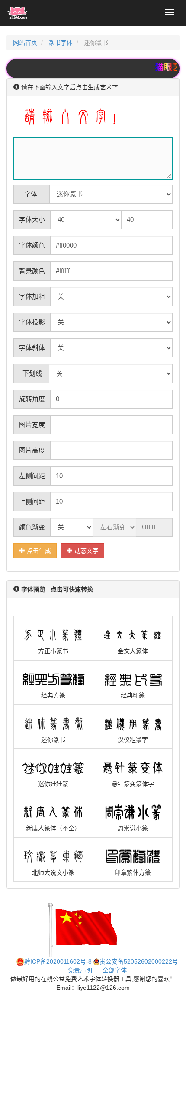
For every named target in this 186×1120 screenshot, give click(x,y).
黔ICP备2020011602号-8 (58, 961)
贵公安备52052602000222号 (138, 961)
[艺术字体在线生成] (17, 13)
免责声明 (80, 970)
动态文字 (86, 550)
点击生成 (38, 550)
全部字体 (115, 970)
